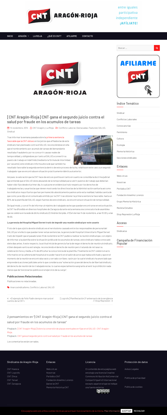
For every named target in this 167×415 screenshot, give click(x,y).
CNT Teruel (12, 380)
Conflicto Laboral (67, 127)
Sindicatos (122, 231)
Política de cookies (133, 386)
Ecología (121, 145)
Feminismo (122, 132)
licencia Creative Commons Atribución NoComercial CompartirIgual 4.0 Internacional (101, 376)
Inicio (10, 36)
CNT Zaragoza (14, 383)
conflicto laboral (38, 287)
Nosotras (121, 182)
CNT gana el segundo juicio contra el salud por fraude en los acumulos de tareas (54, 336)
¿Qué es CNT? (54, 36)
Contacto (87, 36)
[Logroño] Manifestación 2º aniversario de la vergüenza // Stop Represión (86, 299)
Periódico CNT (124, 188)
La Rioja (37, 36)
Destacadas (82, 127)
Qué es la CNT (52, 383)
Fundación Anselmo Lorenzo (130, 195)
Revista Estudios (125, 208)
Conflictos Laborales (127, 119)
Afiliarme (72, 36)
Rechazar (139, 411)
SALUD (101, 127)
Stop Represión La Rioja (128, 214)
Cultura (120, 138)
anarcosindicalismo (19, 287)
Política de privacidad (135, 378)
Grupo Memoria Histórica (129, 201)
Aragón (22, 36)
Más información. (112, 411)
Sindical (11, 131)
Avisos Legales (132, 369)
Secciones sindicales (127, 157)
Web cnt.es (122, 175)
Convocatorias (124, 125)
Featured (93, 127)
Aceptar (126, 411)
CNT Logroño (13, 372)
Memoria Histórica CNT (57, 387)
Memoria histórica (125, 151)
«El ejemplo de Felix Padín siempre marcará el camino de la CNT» (30, 299)
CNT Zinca (12, 376)
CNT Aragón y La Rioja (43, 127)
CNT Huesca (13, 369)
